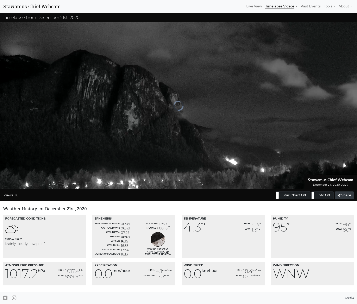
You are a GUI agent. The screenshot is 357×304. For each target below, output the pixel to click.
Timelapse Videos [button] (279, 6)
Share (345, 195)
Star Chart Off (294, 195)
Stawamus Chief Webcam (32, 6)
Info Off (324, 195)
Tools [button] (328, 6)
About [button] (344, 6)
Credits (349, 297)
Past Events (311, 6)
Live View (254, 6)
